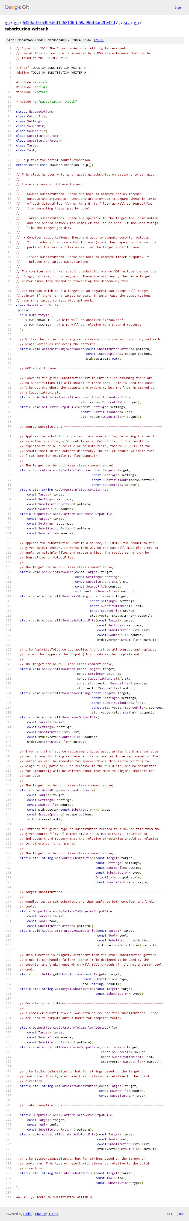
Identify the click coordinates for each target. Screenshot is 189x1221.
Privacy (40, 1214)
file (99, 40)
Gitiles (27, 1214)
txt (169, 1214)
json (180, 1214)
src (127, 22)
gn (7, 22)
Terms (53, 1214)
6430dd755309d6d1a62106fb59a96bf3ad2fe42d (69, 22)
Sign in (179, 7)
